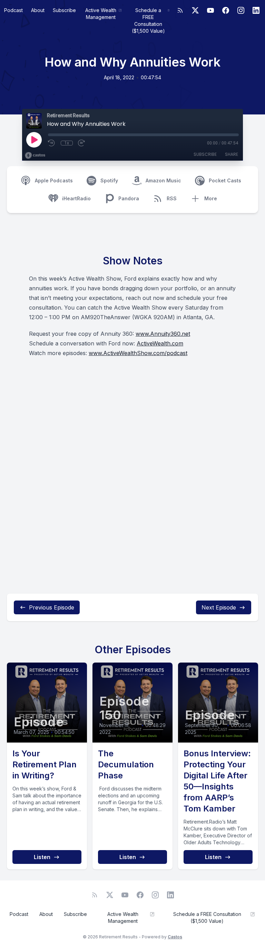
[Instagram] (241, 10)
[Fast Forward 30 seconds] (82, 143)
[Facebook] (225, 10)
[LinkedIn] (256, 10)
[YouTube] (210, 10)
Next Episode (219, 607)
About (38, 10)
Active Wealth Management (100, 13)
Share (231, 154)
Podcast (13, 10)
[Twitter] (195, 10)
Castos (175, 936)
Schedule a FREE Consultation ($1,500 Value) (148, 20)
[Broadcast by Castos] (35, 155)
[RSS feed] (180, 10)
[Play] (33, 139)
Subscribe (64, 10)
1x (67, 143)
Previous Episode (51, 607)
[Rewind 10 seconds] (52, 143)
